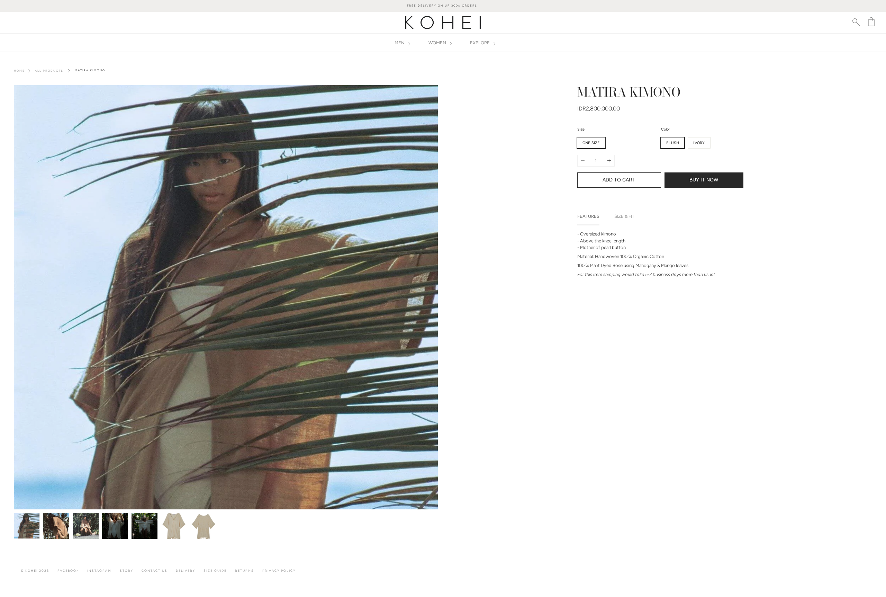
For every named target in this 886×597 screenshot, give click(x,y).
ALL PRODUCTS (49, 70)
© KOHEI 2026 (35, 570)
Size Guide (215, 570)
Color (665, 129)
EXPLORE (480, 42)
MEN (400, 42)
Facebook (68, 570)
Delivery (185, 570)
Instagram (99, 570)
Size (581, 129)
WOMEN (437, 42)
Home (19, 70)
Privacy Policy (279, 570)
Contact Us (155, 570)
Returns (244, 570)
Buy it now (703, 179)
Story (126, 570)
